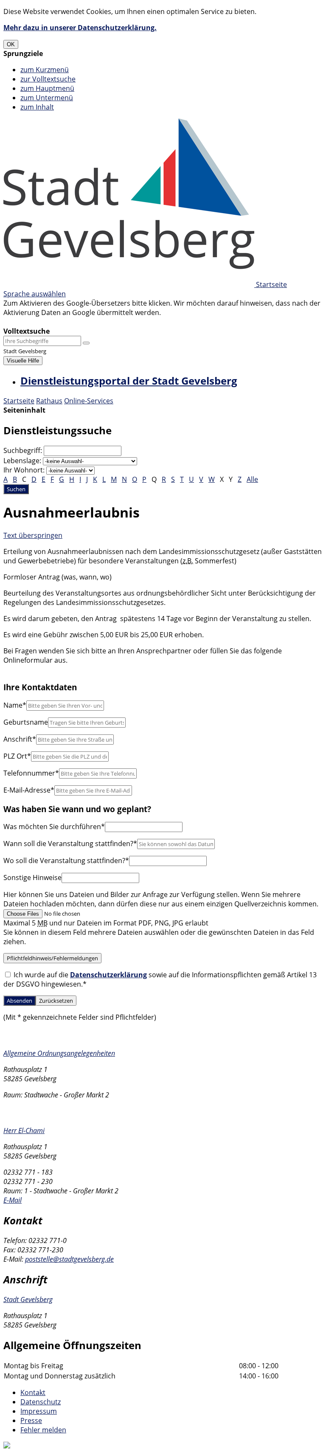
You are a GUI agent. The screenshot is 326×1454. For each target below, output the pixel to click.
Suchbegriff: (22, 450)
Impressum (38, 1411)
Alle (252, 479)
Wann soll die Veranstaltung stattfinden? (70, 843)
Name (14, 705)
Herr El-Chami (24, 1130)
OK (11, 44)
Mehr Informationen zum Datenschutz (64, 321)
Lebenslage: (22, 460)
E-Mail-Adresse (28, 790)
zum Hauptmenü (47, 88)
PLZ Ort (17, 756)
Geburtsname (25, 722)
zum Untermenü (46, 97)
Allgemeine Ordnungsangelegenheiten (59, 1053)
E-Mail (12, 1200)
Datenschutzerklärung (108, 974)
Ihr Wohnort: (24, 470)
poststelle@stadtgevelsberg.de (69, 1259)
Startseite (18, 400)
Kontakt (32, 1392)
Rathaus (49, 400)
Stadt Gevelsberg (28, 1299)
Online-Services (88, 400)
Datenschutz (40, 1401)
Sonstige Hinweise (32, 877)
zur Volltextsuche (48, 79)
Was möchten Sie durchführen (54, 826)
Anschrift (19, 739)
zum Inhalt (37, 107)
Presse (31, 1420)
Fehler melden (43, 1429)
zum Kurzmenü (44, 69)
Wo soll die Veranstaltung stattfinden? (66, 860)
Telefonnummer (31, 773)
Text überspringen (32, 535)
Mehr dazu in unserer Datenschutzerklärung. (80, 27)
